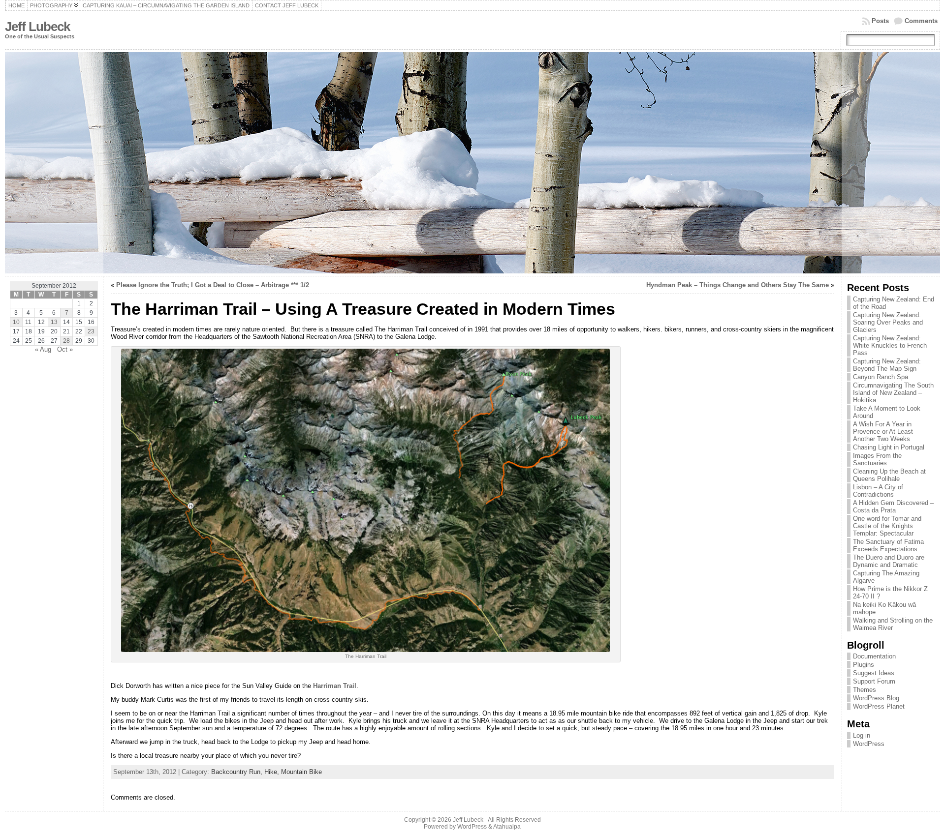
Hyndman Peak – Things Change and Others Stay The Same (737, 285)
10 (16, 322)
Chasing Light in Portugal (888, 447)
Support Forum (874, 681)
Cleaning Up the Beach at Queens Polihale (889, 475)
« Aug (43, 349)
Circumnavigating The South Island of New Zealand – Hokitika (893, 393)
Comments (921, 21)
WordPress (868, 743)
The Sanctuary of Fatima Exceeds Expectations (888, 545)
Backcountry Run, (237, 771)
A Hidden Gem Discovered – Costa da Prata (893, 506)
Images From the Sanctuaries (877, 459)
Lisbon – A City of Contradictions (878, 490)
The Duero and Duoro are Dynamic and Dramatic (888, 561)
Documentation (874, 656)
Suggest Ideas (873, 673)
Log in (861, 735)
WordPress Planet (879, 706)
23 (91, 331)
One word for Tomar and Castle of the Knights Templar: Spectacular (887, 526)
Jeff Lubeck (37, 26)
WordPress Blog (876, 698)
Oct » (65, 349)
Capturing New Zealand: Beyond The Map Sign (887, 365)
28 (66, 341)
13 (54, 322)
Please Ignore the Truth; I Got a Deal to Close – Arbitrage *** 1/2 (212, 285)
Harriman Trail (334, 685)
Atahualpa (507, 826)
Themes (864, 689)
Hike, (272, 771)
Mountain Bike (301, 771)
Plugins (863, 664)
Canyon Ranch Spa (880, 377)
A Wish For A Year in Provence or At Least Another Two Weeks (883, 431)
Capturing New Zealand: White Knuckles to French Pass (890, 345)
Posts (880, 21)
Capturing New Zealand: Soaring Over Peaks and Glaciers (888, 322)
